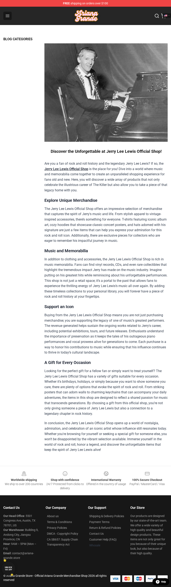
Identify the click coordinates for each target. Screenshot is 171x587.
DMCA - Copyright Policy (62, 533)
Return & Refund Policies (105, 527)
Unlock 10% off (8, 568)
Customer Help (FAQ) (103, 539)
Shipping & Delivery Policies (106, 516)
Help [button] (163, 581)
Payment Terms (99, 522)
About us (53, 516)
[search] (156, 15)
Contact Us (96, 533)
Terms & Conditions (59, 522)
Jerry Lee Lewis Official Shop (66, 169)
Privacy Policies (57, 527)
